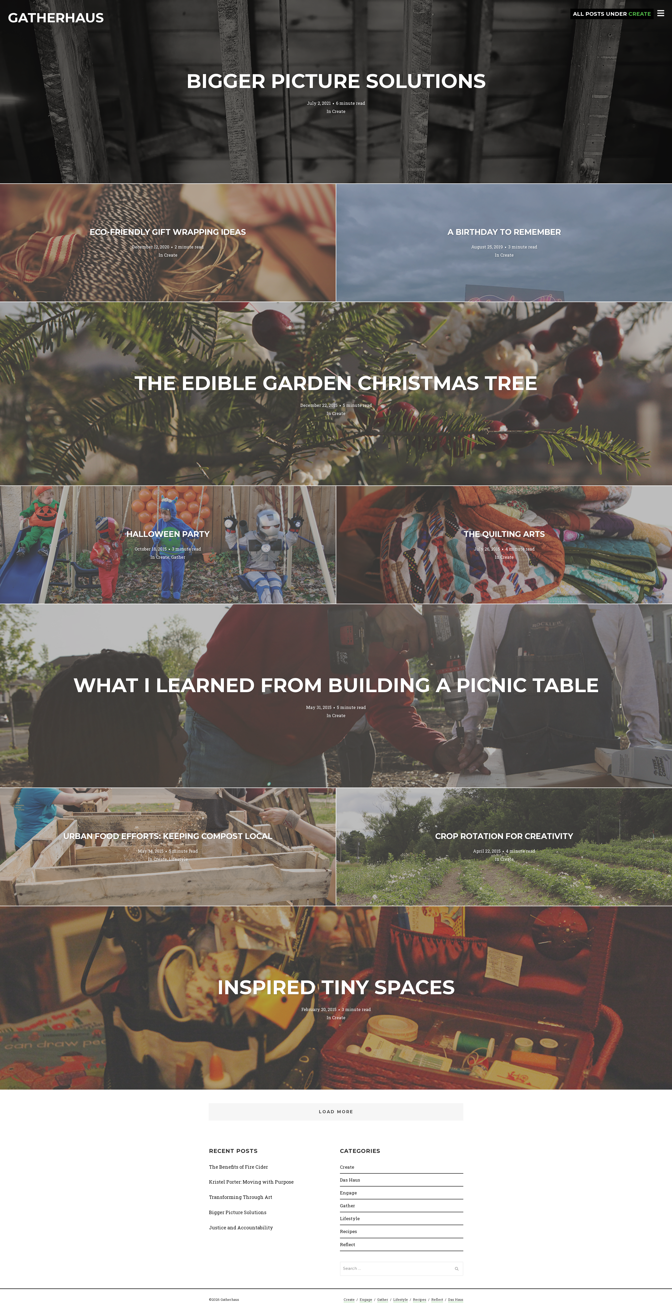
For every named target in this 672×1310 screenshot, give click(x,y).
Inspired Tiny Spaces (336, 987)
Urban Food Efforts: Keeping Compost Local (167, 836)
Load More (336, 1111)
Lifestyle (178, 859)
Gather (178, 557)
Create (338, 111)
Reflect (347, 1244)
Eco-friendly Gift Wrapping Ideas (168, 232)
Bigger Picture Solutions (336, 81)
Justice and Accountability (241, 1227)
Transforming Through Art (240, 1197)
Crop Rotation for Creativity (504, 836)
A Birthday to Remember (504, 232)
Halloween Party (168, 534)
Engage (348, 1193)
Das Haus (350, 1180)
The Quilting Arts (504, 534)
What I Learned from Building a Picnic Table (336, 685)
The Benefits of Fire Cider (238, 1167)
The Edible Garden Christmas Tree (336, 383)
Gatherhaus (56, 18)
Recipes (348, 1231)
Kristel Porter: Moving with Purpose (251, 1182)
